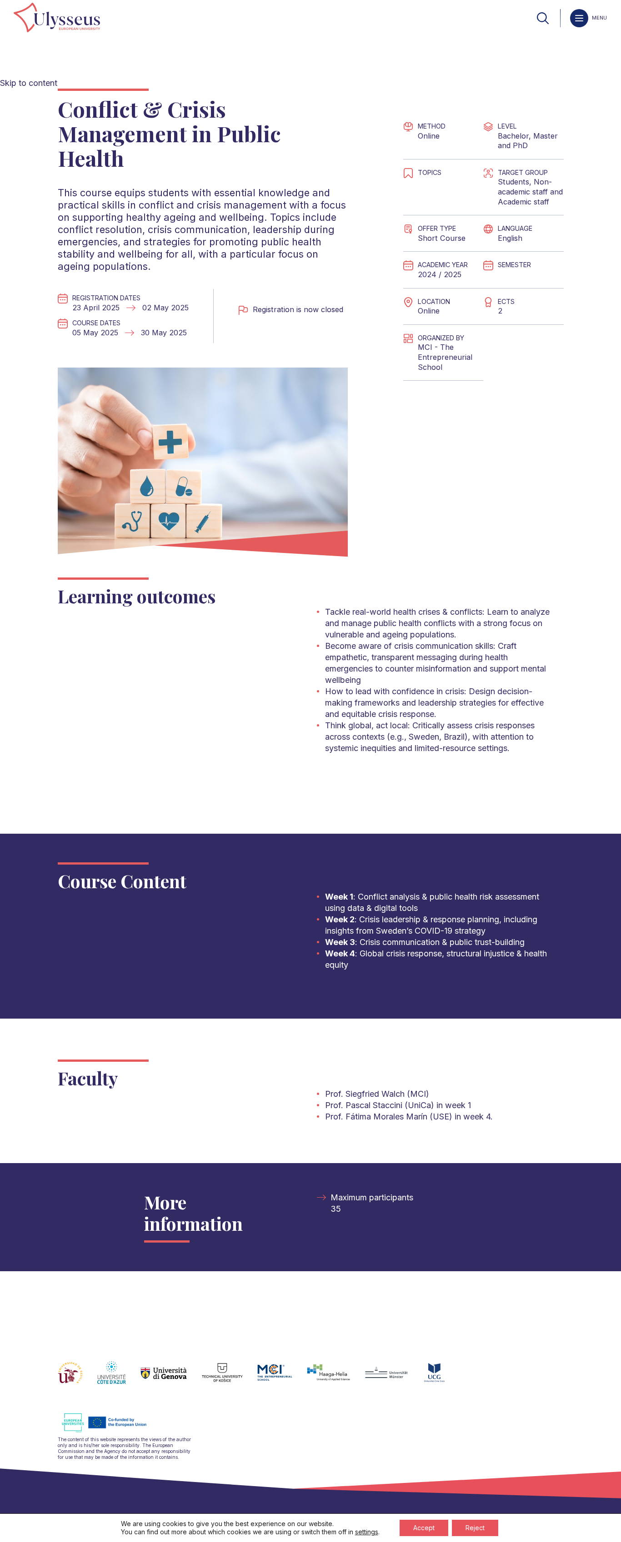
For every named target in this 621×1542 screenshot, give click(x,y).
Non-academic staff (525, 186)
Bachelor (513, 135)
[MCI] (282, 1378)
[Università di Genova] (171, 1378)
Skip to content (28, 83)
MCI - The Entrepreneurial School (445, 357)
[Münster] (393, 1378)
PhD (520, 145)
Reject (475, 1528)
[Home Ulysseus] (57, 18)
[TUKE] (230, 1378)
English (510, 238)
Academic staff (523, 201)
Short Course (442, 238)
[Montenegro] (442, 1378)
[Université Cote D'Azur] (118, 1378)
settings (366, 1532)
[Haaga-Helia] (336, 1378)
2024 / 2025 (439, 274)
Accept (424, 1528)
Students (513, 181)
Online (429, 135)
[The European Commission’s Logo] (111, 1431)
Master (545, 135)
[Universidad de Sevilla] (77, 1378)
